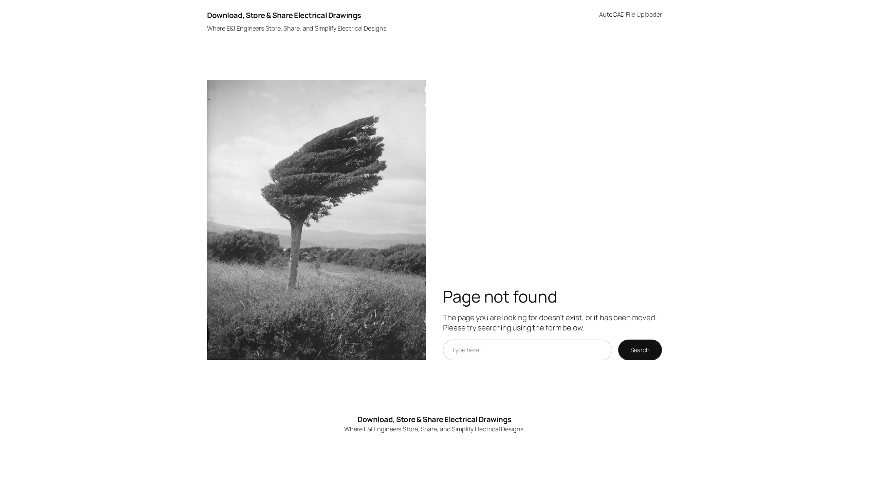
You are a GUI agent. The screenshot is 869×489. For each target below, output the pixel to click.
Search (640, 350)
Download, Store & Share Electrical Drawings (284, 15)
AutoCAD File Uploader (630, 14)
